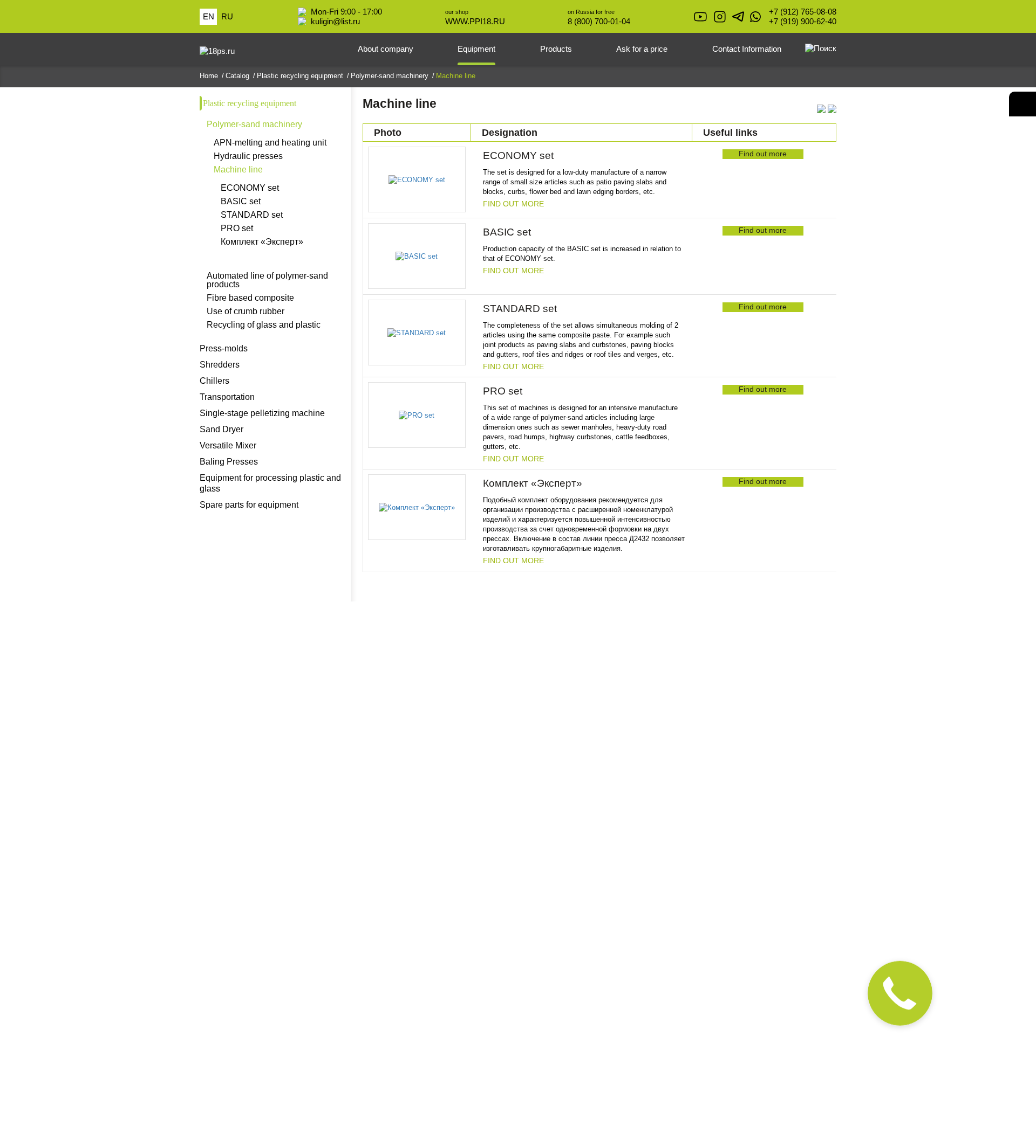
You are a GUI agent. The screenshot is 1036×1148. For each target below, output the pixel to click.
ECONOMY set (250, 188)
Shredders (220, 364)
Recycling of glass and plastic (264, 325)
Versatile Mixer (228, 445)
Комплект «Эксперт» (262, 242)
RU (227, 16)
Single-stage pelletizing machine (262, 413)
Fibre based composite (250, 298)
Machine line (238, 169)
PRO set (237, 228)
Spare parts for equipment (249, 504)
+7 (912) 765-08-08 (802, 11)
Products (556, 48)
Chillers (214, 380)
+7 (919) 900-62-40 (802, 21)
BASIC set (241, 201)
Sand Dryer (221, 429)
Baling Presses (229, 461)
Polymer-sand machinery (254, 124)
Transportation (227, 397)
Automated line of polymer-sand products (267, 280)
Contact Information (746, 48)
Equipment (476, 48)
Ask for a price (641, 48)
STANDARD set (252, 215)
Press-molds (224, 348)
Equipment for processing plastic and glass (270, 483)
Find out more (513, 203)
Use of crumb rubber (245, 311)
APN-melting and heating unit (270, 143)
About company (385, 48)
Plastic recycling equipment (249, 103)
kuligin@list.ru (335, 21)
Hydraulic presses (248, 156)
